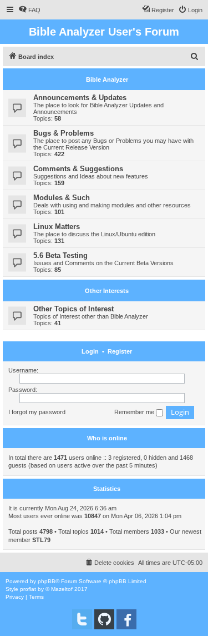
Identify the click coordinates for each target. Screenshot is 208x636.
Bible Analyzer (107, 79)
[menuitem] (29, 10)
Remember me (135, 412)
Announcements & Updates (79, 97)
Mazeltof (62, 589)
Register (120, 351)
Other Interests (107, 290)
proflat (28, 589)
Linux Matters (56, 226)
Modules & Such (61, 197)
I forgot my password (36, 412)
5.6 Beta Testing (60, 255)
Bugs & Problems (63, 133)
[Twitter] (82, 619)
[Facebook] (126, 619)
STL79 (41, 539)
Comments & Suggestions (78, 169)
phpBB (46, 581)
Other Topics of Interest (73, 309)
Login (90, 351)
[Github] (104, 619)
